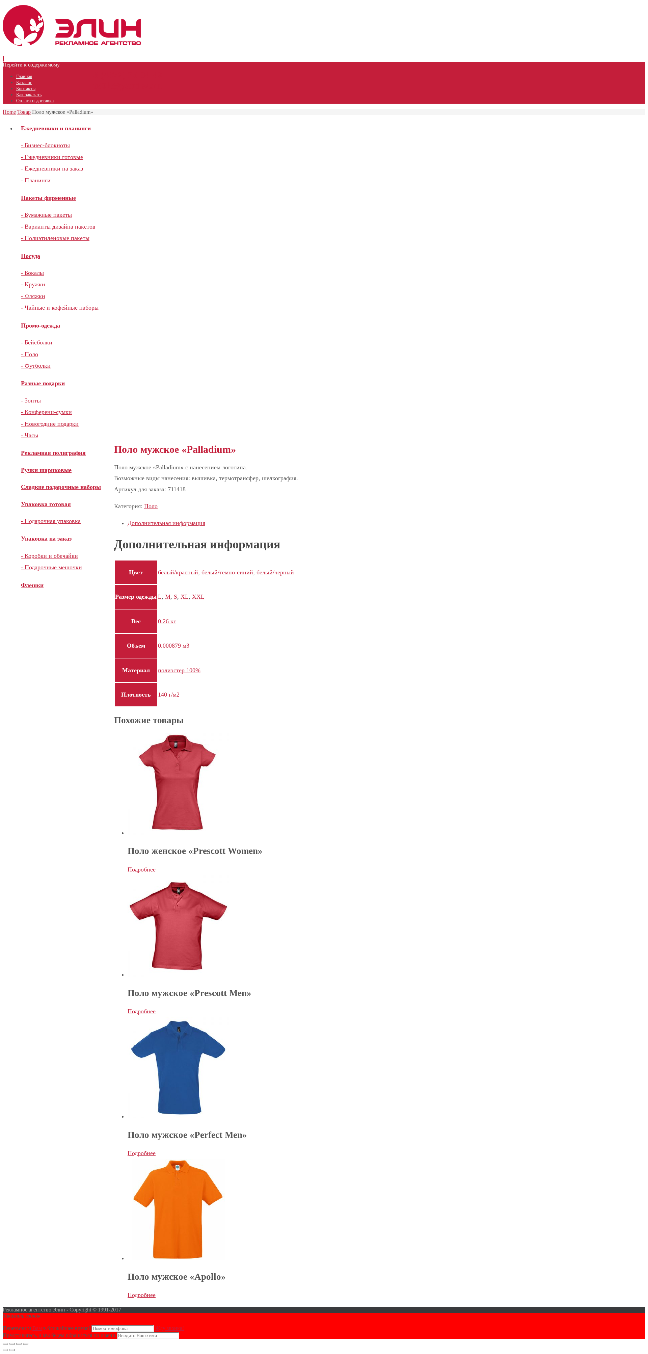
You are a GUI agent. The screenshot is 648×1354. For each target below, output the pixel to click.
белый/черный (275, 572)
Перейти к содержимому (31, 65)
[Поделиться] (12, 1344)
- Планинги (36, 180)
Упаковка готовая (46, 504)
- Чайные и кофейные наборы (60, 307)
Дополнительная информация (166, 523)
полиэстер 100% (179, 670)
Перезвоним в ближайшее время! (47, 1328)
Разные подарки (43, 383)
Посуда (30, 256)
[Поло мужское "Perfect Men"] (178, 1116)
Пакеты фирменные (48, 197)
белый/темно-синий (227, 572)
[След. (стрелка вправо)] (12, 1350)
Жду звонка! (169, 1328)
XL (185, 596)
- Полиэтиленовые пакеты (55, 238)
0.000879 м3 (173, 645)
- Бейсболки (36, 342)
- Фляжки (33, 296)
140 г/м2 (169, 694)
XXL (198, 596)
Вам (37, 1328)
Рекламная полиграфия (53, 452)
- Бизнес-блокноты (45, 145)
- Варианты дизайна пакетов (58, 226)
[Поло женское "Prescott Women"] (178, 832)
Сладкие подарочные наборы (61, 487)
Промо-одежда (40, 325)
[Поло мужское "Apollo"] (178, 1258)
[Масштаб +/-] (25, 1344)
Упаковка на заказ (46, 538)
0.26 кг (167, 621)
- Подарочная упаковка (51, 521)
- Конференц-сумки (46, 412)
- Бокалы (32, 272)
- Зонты (31, 400)
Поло (151, 506)
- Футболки (36, 365)
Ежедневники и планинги (56, 128)
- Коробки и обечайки (49, 555)
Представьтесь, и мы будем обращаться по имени (59, 1335)
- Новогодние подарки (50, 423)
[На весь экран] (19, 1344)
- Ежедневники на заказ (52, 168)
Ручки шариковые (46, 470)
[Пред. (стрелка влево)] (5, 1350)
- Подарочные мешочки (51, 567)
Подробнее (142, 869)
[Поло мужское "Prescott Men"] (178, 974)
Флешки (32, 585)
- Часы (29, 435)
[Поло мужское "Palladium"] (178, 222)
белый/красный (178, 572)
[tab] (268, 523)
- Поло (29, 354)
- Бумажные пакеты (46, 214)
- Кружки (33, 284)
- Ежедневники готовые (52, 157)
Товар (24, 112)
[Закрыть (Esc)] (5, 1344)
